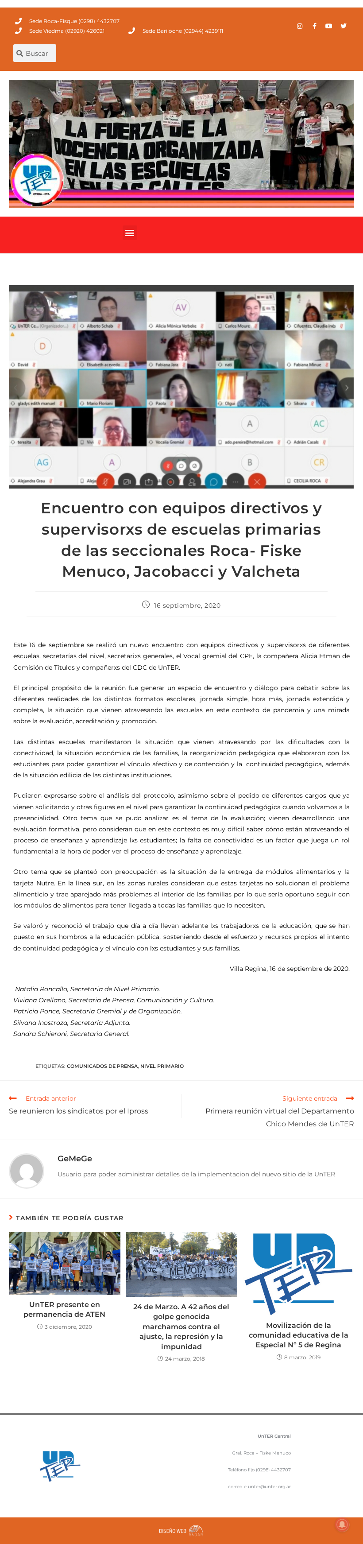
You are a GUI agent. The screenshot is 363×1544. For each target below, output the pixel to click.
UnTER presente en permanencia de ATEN (64, 1309)
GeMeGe (75, 1159)
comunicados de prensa (102, 1066)
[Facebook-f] (314, 26)
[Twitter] (343, 26)
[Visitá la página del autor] (26, 1171)
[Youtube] (329, 26)
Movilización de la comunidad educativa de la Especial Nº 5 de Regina (298, 1335)
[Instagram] (299, 26)
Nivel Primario (162, 1066)
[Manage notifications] (342, 1524)
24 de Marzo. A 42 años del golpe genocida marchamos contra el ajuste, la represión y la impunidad (181, 1327)
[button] (130, 232)
